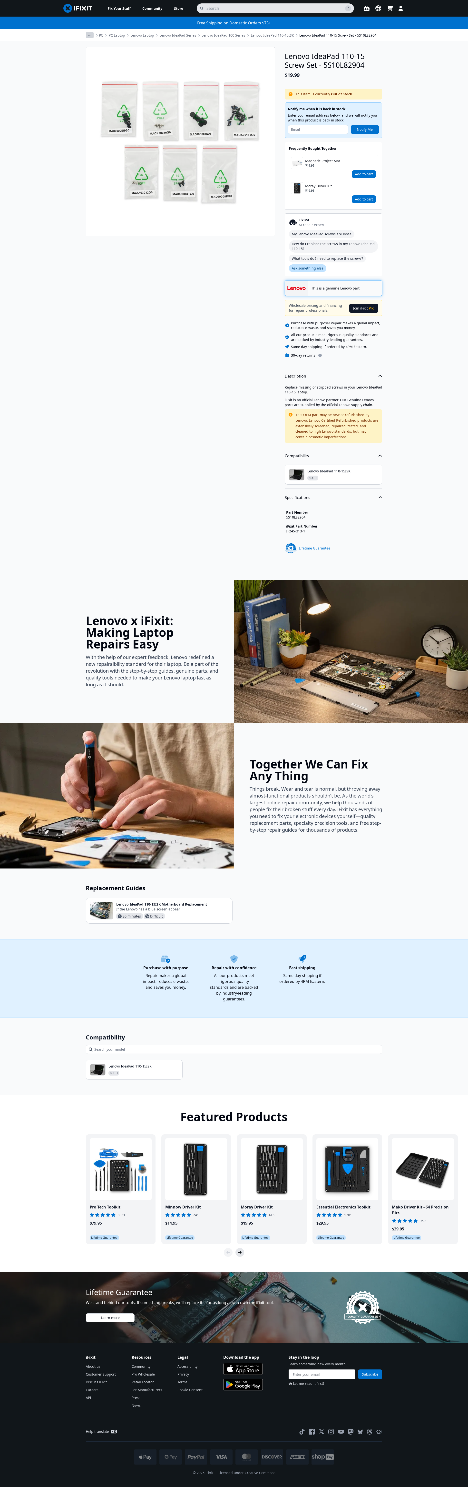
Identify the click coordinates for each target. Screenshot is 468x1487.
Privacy (183, 1374)
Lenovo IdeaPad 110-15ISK (272, 35)
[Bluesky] (360, 1431)
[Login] (401, 8)
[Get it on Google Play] (243, 1384)
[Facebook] (312, 1432)
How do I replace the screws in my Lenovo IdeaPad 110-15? (333, 246)
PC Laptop (117, 35)
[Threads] (369, 1432)
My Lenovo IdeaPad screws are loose (321, 234)
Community (141, 1366)
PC (101, 35)
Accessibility (187, 1366)
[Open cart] (390, 8)
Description (295, 376)
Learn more (110, 1317)
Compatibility (297, 456)
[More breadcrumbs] (90, 35)
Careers (92, 1389)
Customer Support (101, 1374)
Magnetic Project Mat (322, 161)
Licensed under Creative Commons (246, 1472)
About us (93, 1366)
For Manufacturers (147, 1389)
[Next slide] (239, 1252)
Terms (182, 1382)
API (88, 1397)
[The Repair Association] (379, 1432)
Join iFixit (363, 308)
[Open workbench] (366, 8)
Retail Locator (143, 1382)
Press (136, 1397)
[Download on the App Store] (243, 1369)
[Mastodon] (351, 1432)
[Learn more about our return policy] (320, 355)
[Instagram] (331, 1432)
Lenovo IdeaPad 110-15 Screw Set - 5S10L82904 (337, 35)
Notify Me (365, 129)
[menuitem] (119, 8)
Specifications (297, 497)
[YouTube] (341, 1432)
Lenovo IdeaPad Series (177, 35)
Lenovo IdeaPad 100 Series (223, 35)
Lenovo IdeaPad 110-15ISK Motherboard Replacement (161, 904)
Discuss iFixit (96, 1382)
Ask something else (307, 268)
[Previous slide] (228, 1252)
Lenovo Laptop (142, 35)
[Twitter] (321, 1432)
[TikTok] (302, 1432)
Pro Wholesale (143, 1374)
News (136, 1405)
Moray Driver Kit (318, 186)
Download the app (241, 1357)
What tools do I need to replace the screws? (327, 258)
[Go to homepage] (79, 8)
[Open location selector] (378, 8)
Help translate (97, 1431)
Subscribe (370, 1374)
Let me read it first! (308, 1383)
